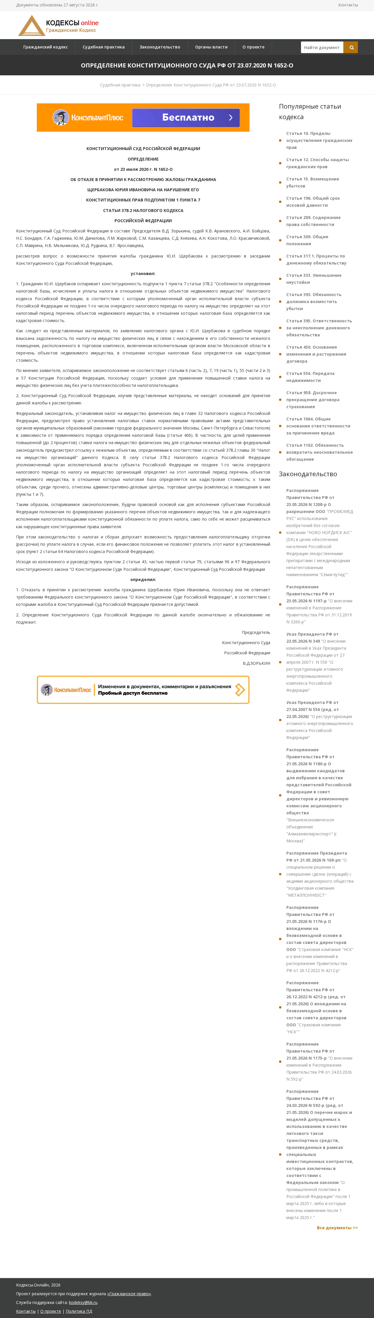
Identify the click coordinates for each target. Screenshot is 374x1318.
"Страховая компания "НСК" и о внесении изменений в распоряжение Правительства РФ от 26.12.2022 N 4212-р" (320, 939)
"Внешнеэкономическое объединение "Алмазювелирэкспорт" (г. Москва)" (319, 795)
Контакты (348, 5)
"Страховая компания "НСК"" (316, 1007)
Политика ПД (79, 1311)
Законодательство (160, 47)
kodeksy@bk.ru (83, 1302)
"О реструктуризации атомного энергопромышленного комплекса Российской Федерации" (319, 720)
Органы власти (211, 47)
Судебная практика (104, 47)
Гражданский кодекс (45, 47)
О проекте (253, 47)
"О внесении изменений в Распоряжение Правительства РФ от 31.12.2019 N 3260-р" (319, 604)
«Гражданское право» (129, 1293)
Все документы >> (337, 1227)
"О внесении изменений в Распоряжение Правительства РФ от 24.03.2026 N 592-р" (319, 1061)
